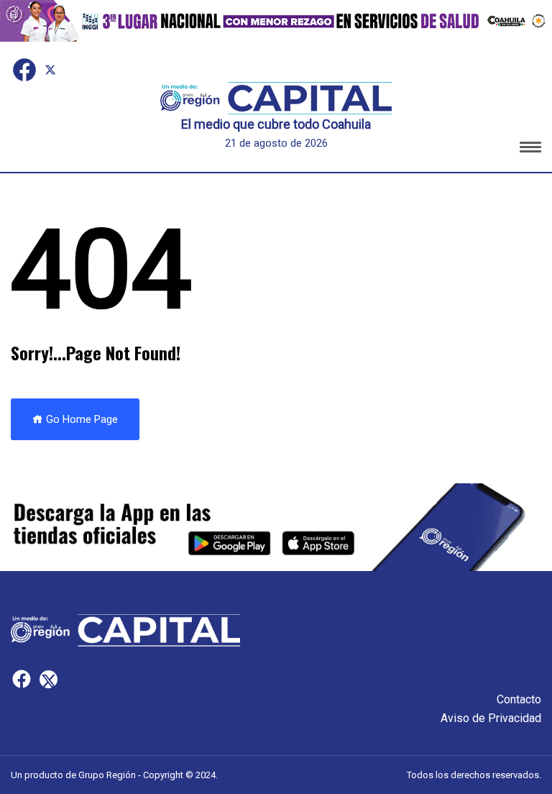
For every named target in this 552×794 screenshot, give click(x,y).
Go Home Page (80, 419)
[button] (530, 149)
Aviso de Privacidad (491, 718)
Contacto (519, 699)
